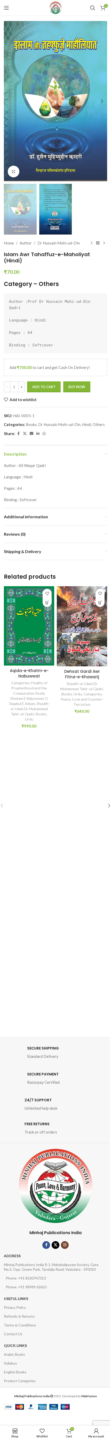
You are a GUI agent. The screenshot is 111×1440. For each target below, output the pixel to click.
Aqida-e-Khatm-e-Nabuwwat (29, 673)
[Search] (93, 8)
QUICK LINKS (15, 1345)
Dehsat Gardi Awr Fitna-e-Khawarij (82, 674)
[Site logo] (55, 8)
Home (9, 243)
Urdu (29, 719)
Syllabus (10, 1363)
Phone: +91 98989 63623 (26, 1287)
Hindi (86, 424)
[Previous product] (92, 243)
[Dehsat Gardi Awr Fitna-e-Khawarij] (82, 626)
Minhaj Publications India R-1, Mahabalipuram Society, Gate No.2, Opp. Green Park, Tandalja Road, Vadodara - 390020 (51, 1266)
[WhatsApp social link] (44, 433)
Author (26, 243)
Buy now (76, 387)
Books (31, 424)
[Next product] (104, 243)
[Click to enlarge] (13, 171)
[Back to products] (98, 243)
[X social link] (24, 433)
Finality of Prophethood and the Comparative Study (29, 688)
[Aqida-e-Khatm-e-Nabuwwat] (29, 626)
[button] (9, 101)
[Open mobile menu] (6, 8)
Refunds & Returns (19, 1316)
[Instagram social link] (65, 1245)
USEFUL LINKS (16, 1298)
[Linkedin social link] (38, 433)
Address (12, 1256)
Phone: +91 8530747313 (26, 1278)
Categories (20, 683)
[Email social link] (31, 433)
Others (49, 284)
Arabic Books (14, 1354)
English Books (15, 1372)
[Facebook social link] (18, 433)
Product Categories (20, 1381)
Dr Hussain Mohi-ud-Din (58, 243)
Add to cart (44, 387)
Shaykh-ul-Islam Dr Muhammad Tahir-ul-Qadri (30, 708)
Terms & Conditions (20, 1325)
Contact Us (13, 1334)
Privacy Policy (15, 1307)
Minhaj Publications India (55, 1233)
